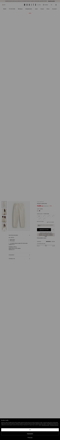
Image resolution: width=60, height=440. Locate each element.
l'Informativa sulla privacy (54, 424)
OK (30, 429)
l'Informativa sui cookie (45, 424)
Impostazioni (30, 433)
